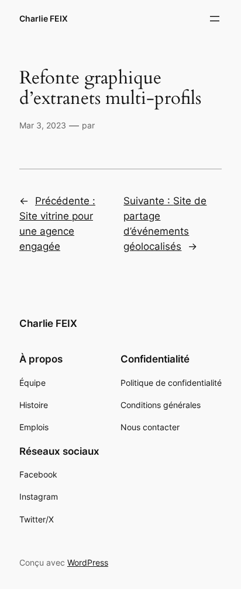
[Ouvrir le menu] (215, 19)
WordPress (87, 562)
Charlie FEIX (43, 18)
